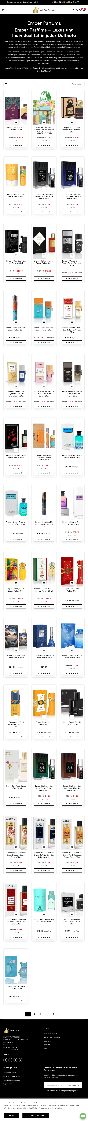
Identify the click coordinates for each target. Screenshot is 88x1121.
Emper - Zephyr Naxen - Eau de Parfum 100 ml (44, 590)
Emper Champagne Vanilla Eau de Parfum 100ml (72, 921)
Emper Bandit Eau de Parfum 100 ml (72, 723)
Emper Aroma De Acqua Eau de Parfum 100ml (72, 656)
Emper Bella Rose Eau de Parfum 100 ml (16, 787)
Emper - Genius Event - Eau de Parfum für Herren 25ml (72, 263)
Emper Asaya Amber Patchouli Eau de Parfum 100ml (72, 129)
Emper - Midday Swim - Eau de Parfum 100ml (72, 456)
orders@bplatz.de (10, 1047)
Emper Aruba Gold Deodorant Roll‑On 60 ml (16, 724)
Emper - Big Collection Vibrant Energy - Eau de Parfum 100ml (72, 196)
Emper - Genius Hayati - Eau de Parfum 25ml (44, 329)
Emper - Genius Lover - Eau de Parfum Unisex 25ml (72, 330)
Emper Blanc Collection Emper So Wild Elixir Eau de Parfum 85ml (44, 855)
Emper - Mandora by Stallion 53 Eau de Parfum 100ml (44, 457)
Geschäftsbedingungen (12, 1080)
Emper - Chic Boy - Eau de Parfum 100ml (16, 262)
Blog (45, 1048)
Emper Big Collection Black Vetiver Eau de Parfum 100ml (44, 788)
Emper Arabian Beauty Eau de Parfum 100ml (16, 656)
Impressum (7, 1084)
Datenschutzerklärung (11, 1076)
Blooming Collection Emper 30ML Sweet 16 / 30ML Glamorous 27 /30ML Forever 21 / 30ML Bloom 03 (44, 130)
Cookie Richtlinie (9, 1073)
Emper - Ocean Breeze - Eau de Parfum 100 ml (16, 523)
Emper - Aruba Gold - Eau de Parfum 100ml (16, 195)
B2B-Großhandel (50, 1034)
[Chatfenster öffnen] (83, 1116)
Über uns (47, 1041)
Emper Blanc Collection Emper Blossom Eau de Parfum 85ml (16, 855)
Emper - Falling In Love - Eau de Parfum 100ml (44, 262)
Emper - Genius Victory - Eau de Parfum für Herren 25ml (72, 393)
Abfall (11, 1115)
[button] (16, 122)
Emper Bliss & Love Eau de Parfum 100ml (44, 920)
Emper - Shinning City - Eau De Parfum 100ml (72, 523)
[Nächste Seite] (60, 1014)
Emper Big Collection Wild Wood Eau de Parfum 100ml (72, 788)
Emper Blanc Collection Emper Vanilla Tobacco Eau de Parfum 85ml (72, 855)
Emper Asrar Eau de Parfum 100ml (44, 723)
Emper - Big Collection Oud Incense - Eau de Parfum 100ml (44, 196)
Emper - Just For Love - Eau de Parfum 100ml (16, 456)
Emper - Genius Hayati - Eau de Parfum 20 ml (16, 329)
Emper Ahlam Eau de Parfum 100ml (72, 590)
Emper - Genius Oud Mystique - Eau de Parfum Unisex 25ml (16, 393)
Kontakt (47, 1045)
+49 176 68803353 (10, 1050)
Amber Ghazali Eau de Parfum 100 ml (16, 128)
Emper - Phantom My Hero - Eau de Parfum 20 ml (44, 524)
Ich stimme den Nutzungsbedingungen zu (62, 1091)
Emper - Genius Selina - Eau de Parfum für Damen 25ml (44, 393)
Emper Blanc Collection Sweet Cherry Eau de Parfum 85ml (16, 921)
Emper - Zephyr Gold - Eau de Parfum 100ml (16, 590)
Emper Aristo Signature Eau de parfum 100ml (44, 656)
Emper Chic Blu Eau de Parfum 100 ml (16, 987)
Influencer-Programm (52, 1037)
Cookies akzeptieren (36, 1115)
